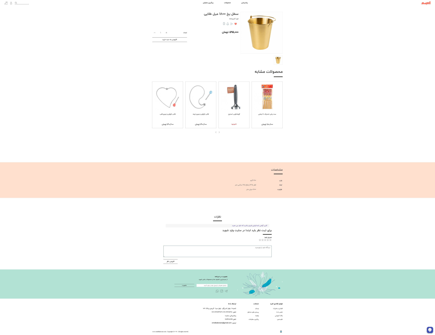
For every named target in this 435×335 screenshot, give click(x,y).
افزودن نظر (170, 261)
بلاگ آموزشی (279, 316)
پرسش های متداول (253, 312)
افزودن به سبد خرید (169, 39)
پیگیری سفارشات (254, 319)
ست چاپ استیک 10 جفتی (267, 114)
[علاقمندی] (235, 24)
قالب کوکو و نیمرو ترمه (201, 114)
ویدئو (257, 308)
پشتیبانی (244, 3)
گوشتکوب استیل (234, 114)
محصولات (227, 3)
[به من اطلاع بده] (228, 24)
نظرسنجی (280, 319)
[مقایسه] (224, 24)
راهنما (257, 316)
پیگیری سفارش (208, 3)
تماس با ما (280, 312)
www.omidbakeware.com (159, 331)
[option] (267, 105)
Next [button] (219, 132)
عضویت (184, 285)
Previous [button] (215, 132)
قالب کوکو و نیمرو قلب (168, 114)
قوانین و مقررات (278, 308)
